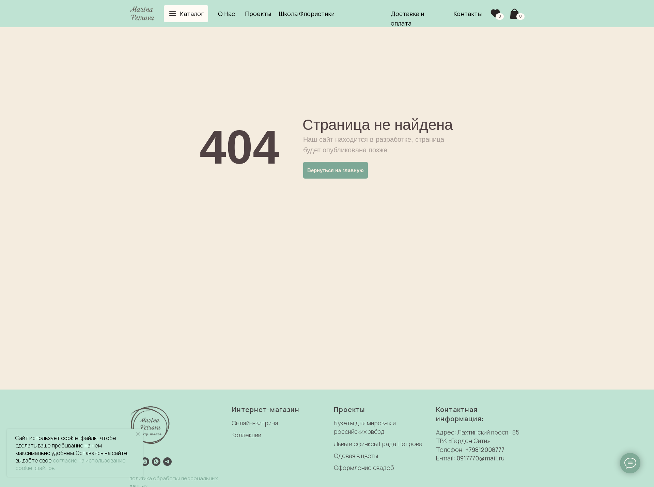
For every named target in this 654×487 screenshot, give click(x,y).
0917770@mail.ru (480, 458)
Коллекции (246, 435)
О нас (226, 14)
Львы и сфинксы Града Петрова (378, 444)
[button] (186, 13)
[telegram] (167, 461)
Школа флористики (306, 14)
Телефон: (450, 449)
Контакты (467, 14)
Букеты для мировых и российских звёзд (365, 427)
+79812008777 (484, 449)
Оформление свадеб (364, 467)
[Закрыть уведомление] (138, 434)
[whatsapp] (156, 461)
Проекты (258, 14)
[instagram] (145, 461)
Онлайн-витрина (255, 423)
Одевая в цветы (356, 456)
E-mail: (446, 458)
